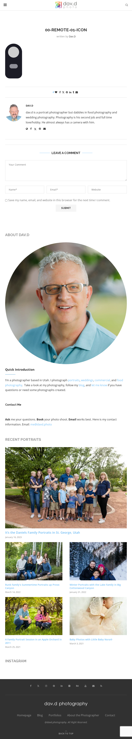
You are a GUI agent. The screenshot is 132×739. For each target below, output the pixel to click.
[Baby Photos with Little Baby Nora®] (98, 616)
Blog (40, 715)
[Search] (126, 5)
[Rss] (101, 686)
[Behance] (77, 686)
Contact (110, 715)
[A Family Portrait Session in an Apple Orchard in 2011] (33, 616)
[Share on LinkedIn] (70, 92)
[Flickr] (69, 686)
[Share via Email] (76, 92)
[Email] (93, 686)
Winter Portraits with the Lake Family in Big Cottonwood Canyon (95, 586)
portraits (74, 380)
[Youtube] (85, 686)
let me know (99, 385)
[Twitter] (38, 686)
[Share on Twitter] (63, 92)
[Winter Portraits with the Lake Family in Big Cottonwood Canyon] (98, 561)
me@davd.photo (41, 424)
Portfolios (55, 715)
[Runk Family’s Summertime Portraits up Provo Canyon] (33, 561)
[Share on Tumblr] (73, 92)
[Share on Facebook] (60, 92)
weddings (87, 380)
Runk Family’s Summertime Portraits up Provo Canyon (32, 586)
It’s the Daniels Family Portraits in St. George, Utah (42, 532)
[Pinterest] (54, 686)
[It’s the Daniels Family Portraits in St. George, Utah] (66, 487)
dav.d (72, 36)
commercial (102, 380)
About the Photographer (83, 715)
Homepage (24, 715)
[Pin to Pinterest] (67, 92)
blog (81, 385)
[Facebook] (30, 686)
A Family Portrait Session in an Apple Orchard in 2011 (33, 641)
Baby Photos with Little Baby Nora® (91, 639)
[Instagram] (46, 686)
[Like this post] (56, 92)
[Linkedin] (62, 686)
